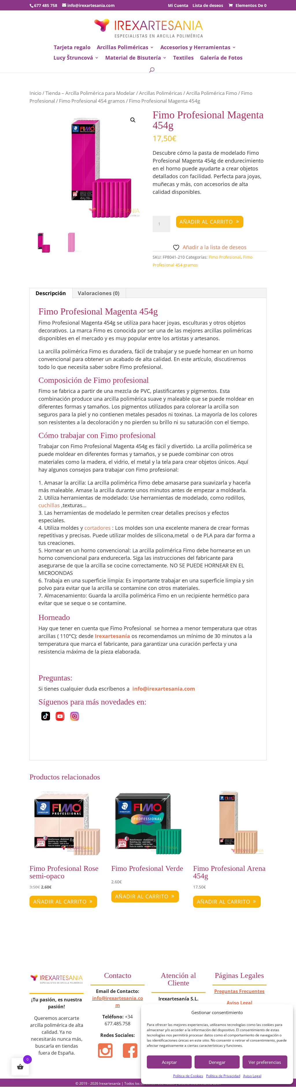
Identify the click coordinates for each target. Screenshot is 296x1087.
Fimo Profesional (225, 257)
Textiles (183, 58)
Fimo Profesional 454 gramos (92, 101)
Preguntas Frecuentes (239, 991)
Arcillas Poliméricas (122, 48)
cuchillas (49, 505)
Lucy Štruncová (73, 58)
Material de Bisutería (133, 58)
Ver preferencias (265, 1062)
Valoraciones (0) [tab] (98, 293)
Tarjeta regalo (72, 48)
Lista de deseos (208, 5)
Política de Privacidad (223, 1075)
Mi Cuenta (178, 5)
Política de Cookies (188, 1075)
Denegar (217, 1062)
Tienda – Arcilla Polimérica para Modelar (90, 93)
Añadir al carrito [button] (60, 901)
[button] (133, 120)
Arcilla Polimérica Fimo (211, 93)
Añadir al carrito (206, 221)
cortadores (97, 527)
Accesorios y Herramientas (195, 48)
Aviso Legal (252, 1075)
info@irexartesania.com (163, 688)
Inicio (35, 93)
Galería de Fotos (221, 58)
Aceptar (169, 1062)
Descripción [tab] (51, 293)
